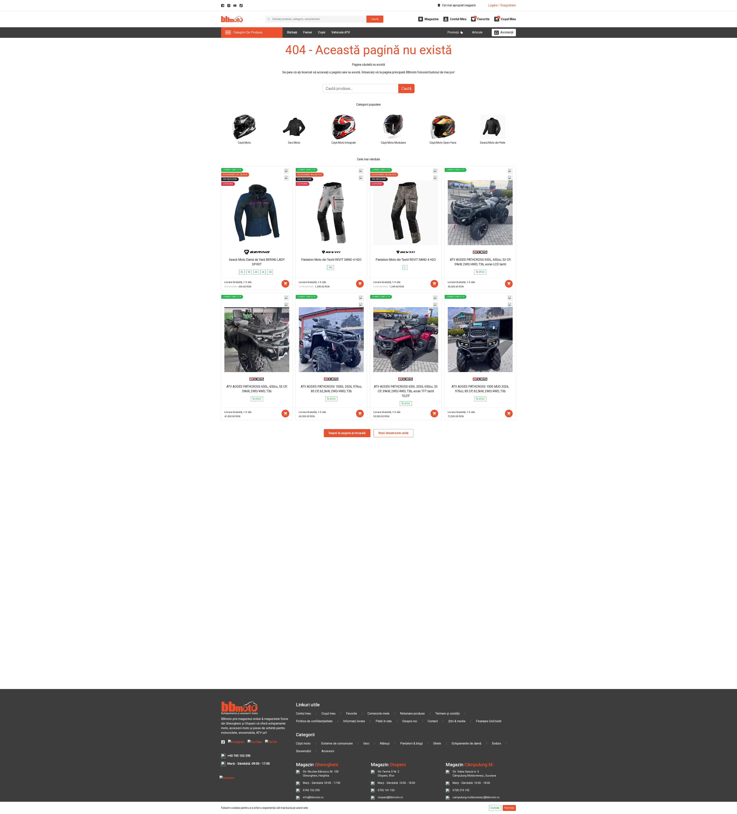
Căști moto (303, 743)
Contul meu (303, 713)
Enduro (496, 743)
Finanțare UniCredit (488, 721)
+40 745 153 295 (238, 756)
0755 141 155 (386, 790)
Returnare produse (412, 713)
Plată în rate (384, 721)
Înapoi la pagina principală (347, 433)
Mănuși (385, 743)
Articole (477, 32)
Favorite (351, 713)
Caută (374, 19)
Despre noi (409, 721)
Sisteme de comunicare (337, 743)
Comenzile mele (378, 713)
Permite (509, 807)
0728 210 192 (461, 790)
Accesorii (327, 751)
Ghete (437, 743)
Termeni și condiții (447, 713)
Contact (433, 721)
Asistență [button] (506, 32)
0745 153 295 (311, 790)
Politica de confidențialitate (314, 721)
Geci (366, 743)
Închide (495, 807)
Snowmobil (303, 751)
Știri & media (456, 721)
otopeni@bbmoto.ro (390, 797)
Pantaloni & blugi (411, 743)
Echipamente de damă (466, 743)
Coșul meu (328, 713)
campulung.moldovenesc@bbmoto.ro (476, 797)
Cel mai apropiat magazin (459, 5)
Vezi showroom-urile (393, 433)
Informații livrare (354, 721)
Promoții (453, 32)
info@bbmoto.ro (313, 797)
